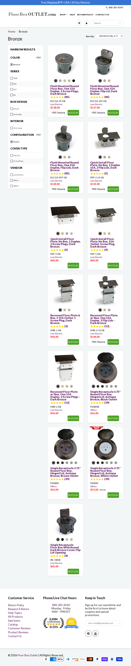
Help (72, 14)
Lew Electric (18, 175)
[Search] (120, 23)
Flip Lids (16, 155)
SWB (15, 78)
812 (15, 89)
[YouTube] (95, 633)
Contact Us (102, 14)
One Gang (17, 128)
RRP (15, 84)
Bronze (16, 64)
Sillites (16, 180)
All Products (15, 616)
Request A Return (18, 609)
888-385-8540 (116, 7)
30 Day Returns (80, 2)
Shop (63, 14)
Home (11, 31)
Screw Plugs (18, 161)
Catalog (13, 624)
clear (38, 57)
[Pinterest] (88, 633)
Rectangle (17, 114)
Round (16, 109)
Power (16, 142)
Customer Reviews (19, 628)
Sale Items (14, 620)
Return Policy (85, 14)
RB (14, 95)
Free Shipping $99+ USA (55, 2)
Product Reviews (18, 632)
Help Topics (15, 612)
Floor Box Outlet (28, 655)
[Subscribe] (119, 623)
